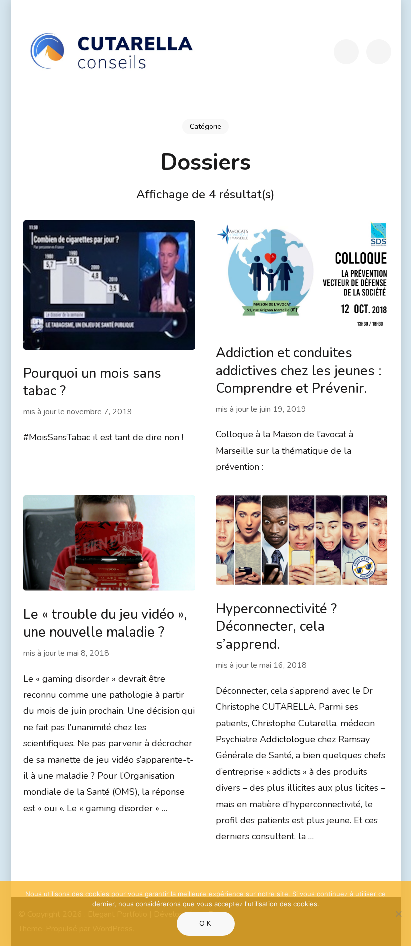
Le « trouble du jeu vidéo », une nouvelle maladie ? (105, 623)
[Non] (398, 914)
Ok (205, 923)
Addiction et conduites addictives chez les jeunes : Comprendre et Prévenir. (299, 370)
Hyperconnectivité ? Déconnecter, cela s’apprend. (276, 627)
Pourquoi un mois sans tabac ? (92, 382)
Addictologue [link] (287, 739)
